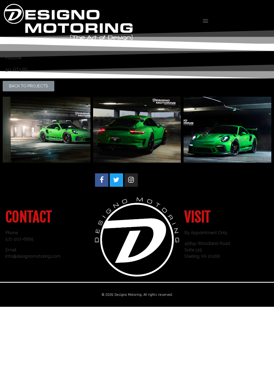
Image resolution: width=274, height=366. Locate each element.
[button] (28, 86)
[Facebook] (101, 180)
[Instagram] (131, 180)
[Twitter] (116, 180)
